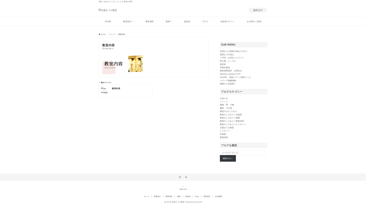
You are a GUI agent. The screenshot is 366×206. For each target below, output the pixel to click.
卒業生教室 (225, 67)
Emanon (198, 202)
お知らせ (224, 98)
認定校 (223, 64)
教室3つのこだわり (228, 111)
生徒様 (223, 134)
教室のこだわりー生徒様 (231, 114)
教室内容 (224, 137)
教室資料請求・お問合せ (231, 70)
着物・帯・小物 (227, 104)
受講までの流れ (227, 54)
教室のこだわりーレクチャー (233, 124)
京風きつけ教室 (227, 127)
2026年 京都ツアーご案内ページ (235, 77)
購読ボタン (228, 158)
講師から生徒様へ (228, 83)
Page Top (183, 189)
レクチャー (225, 130)
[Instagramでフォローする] (180, 177)
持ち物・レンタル (228, 61)
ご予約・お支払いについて (232, 57)
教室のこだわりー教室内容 (232, 121)
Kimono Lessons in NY (230, 74)
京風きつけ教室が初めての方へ (234, 51)
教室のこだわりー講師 (230, 117)
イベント (224, 101)
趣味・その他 (226, 108)
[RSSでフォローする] (186, 177)
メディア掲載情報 (228, 80)
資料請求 (258, 10)
